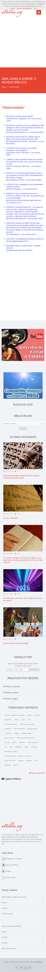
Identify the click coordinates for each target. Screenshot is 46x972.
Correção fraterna (11, 724)
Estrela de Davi (19, 729)
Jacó (11, 747)
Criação (4, 937)
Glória (14, 742)
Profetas (34, 747)
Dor (36, 760)
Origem (16, 733)
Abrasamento (32, 729)
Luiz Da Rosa (37, 962)
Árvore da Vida (10, 760)
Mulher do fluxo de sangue (15, 715)
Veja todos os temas (9, 948)
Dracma (38, 715)
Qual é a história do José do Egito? (16, 643)
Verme (15, 765)
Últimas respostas (12, 686)
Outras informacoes (24, 8)
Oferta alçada (32, 742)
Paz (6, 747)
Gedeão (22, 742)
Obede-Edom (26, 733)
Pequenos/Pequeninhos (25, 738)
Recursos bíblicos (12, 865)
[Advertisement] (23, 43)
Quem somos (10, 877)
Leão (29, 720)
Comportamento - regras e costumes (18, 756)
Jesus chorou (9, 738)
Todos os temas (37, 773)
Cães (23, 720)
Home (4, 87)
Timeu (16, 720)
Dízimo (29, 715)
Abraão (20, 760)
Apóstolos (8, 720)
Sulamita (8, 733)
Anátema (8, 729)
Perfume (29, 760)
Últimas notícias (12, 692)
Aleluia (7, 742)
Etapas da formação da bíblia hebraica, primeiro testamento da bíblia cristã (21, 477)
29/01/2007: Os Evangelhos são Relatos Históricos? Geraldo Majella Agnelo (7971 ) (25, 240)
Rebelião (18, 747)
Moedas (5, 908)
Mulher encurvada (27, 724)
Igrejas (4, 932)
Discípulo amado (11, 751)
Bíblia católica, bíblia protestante (14, 897)
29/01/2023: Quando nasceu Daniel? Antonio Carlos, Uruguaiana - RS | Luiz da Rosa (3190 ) (23, 118)
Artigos (8, 871)
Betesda (8, 765)
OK (35, 8)
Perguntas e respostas (14, 859)
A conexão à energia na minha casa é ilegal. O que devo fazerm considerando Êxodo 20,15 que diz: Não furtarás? (23, 560)
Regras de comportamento (12, 926)
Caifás (26, 747)
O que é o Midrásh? (10, 518)
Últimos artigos (11, 698)
